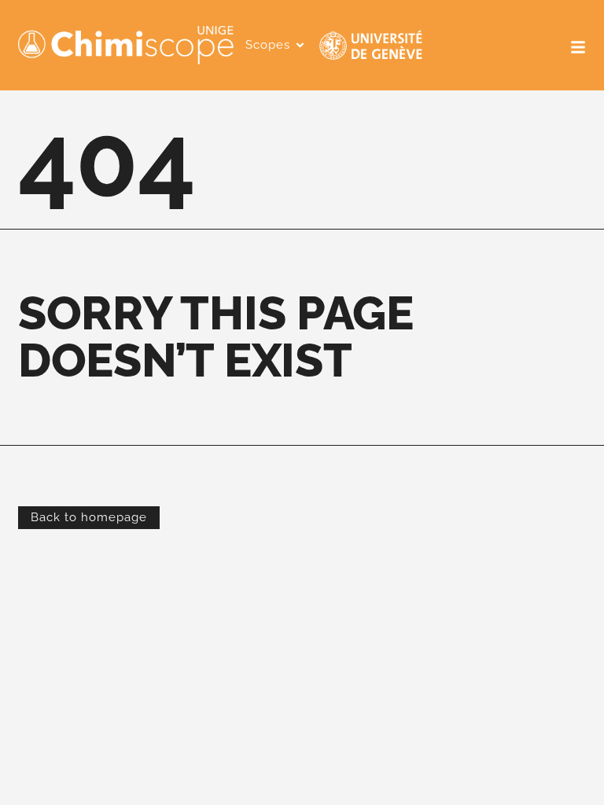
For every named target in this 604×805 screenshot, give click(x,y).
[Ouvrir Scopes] (300, 45)
